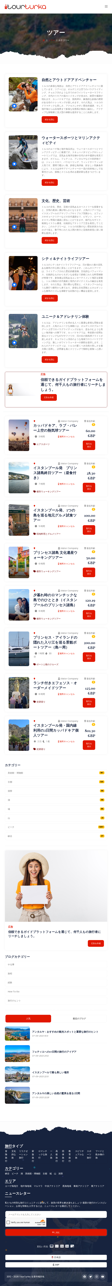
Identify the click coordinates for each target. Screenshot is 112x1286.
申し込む (56, 1232)
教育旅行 (70, 1156)
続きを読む (49, 119)
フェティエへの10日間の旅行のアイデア (54, 1051)
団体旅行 (63, 1156)
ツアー (51, 40)
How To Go (13, 991)
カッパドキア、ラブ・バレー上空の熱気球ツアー (55, 428)
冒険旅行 (6, 1156)
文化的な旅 (13, 1154)
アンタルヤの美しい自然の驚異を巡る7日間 (56, 1093)
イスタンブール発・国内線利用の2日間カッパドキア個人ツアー (56, 730)
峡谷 (55, 836)
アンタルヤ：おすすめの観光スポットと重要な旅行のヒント (65, 1031)
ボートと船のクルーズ (47, 664)
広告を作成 (49, 397)
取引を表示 (89, 445)
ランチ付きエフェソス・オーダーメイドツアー (55, 685)
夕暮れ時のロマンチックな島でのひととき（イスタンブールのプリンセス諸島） (55, 599)
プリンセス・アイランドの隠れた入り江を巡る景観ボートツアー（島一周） (55, 642)
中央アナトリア (52, 1186)
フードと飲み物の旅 (99, 1154)
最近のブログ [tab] (79, 1018)
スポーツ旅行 (89, 1154)
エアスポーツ (43, 444)
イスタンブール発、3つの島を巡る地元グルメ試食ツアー (55, 515)
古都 (55, 782)
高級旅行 (57, 1156)
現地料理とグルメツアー (48, 533)
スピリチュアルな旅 (79, 1154)
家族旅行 (33, 1156)
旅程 (10, 973)
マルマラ (38, 1186)
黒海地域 (66, 1186)
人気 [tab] (28, 1018)
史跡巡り (40, 701)
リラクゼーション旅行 (23, 1154)
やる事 (11, 964)
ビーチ (55, 827)
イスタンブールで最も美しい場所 (50, 1072)
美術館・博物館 (55, 773)
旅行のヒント (14, 1000)
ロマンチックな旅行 (42, 1154)
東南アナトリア (81, 1186)
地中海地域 (25, 1186)
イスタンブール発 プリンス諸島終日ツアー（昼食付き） (55, 472)
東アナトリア (97, 1186)
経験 (10, 982)
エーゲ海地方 (11, 1186)
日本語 (57, 1257)
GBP (56, 1264)
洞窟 (55, 791)
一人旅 (51, 1154)
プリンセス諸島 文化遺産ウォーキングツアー (55, 555)
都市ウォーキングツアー (48, 491)
